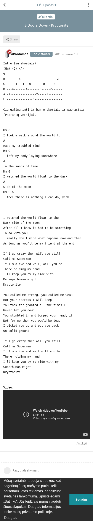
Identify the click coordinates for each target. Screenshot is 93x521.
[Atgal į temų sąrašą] (4, 5)
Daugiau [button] (10, 517)
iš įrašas (45, 5)
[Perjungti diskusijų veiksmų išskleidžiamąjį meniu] (88, 5)
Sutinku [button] (81, 499)
